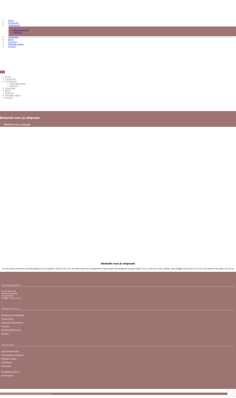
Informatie (6, 366)
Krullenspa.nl (7, 375)
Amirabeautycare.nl (10, 371)
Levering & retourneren (12, 322)
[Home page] (0, 124)
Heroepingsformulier (11, 330)
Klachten (5, 326)
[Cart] (0, 56)
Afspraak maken (8, 358)
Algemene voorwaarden (12, 315)
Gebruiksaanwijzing (10, 351)
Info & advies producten (12, 355)
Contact (5, 333)
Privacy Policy (7, 319)
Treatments (6, 362)
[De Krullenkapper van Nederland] (8, 11)
